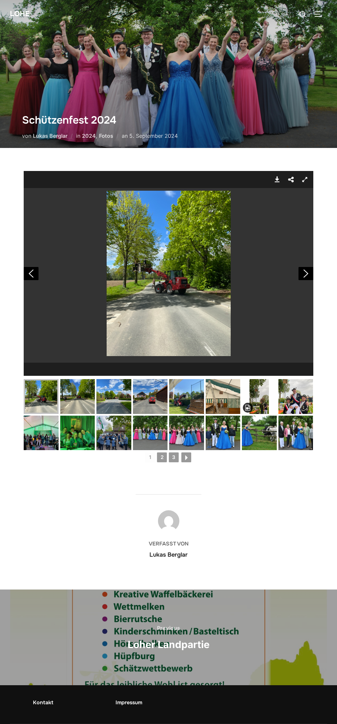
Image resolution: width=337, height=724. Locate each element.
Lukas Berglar (50, 136)
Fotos (106, 136)
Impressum (129, 702)
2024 (89, 136)
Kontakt (43, 702)
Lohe (20, 13)
